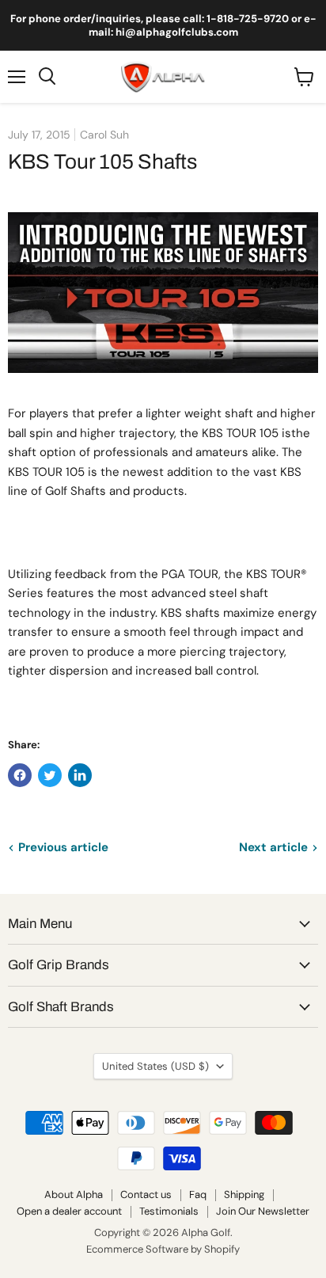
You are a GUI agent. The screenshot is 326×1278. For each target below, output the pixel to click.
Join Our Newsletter (262, 1211)
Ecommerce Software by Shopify (163, 1249)
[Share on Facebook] (20, 775)
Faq (198, 1194)
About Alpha (73, 1194)
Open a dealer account (69, 1211)
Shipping (244, 1194)
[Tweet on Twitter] (50, 775)
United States (155, 1066)
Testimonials (169, 1211)
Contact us (146, 1194)
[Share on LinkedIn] (80, 775)
